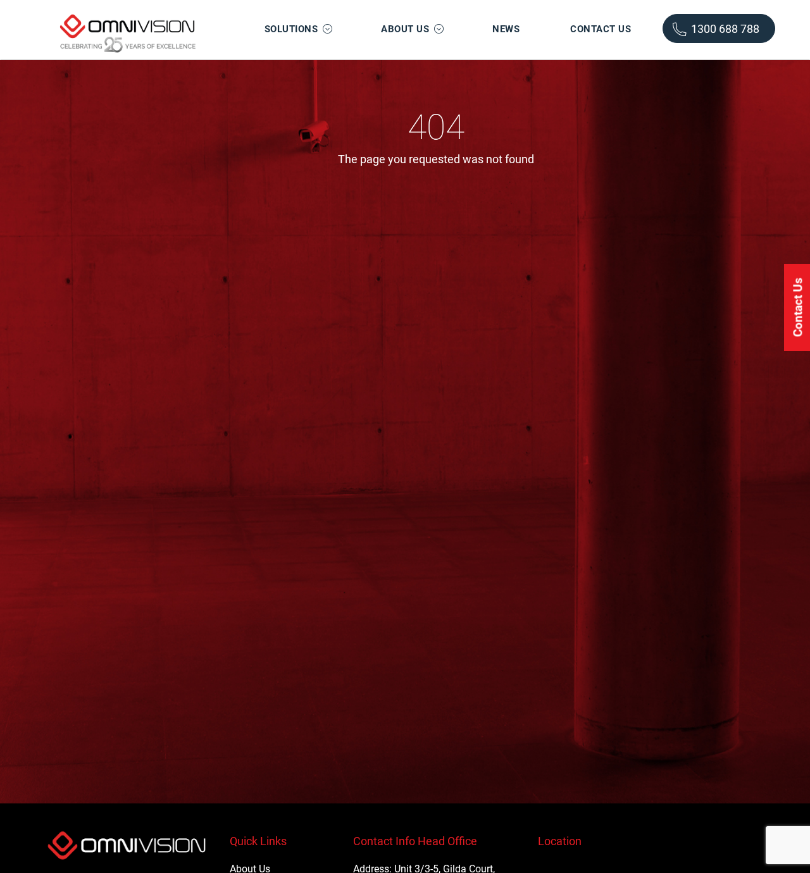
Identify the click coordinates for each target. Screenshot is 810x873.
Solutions (291, 28)
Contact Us (600, 28)
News (506, 28)
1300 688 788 (723, 28)
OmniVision (127, 30)
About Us (405, 28)
